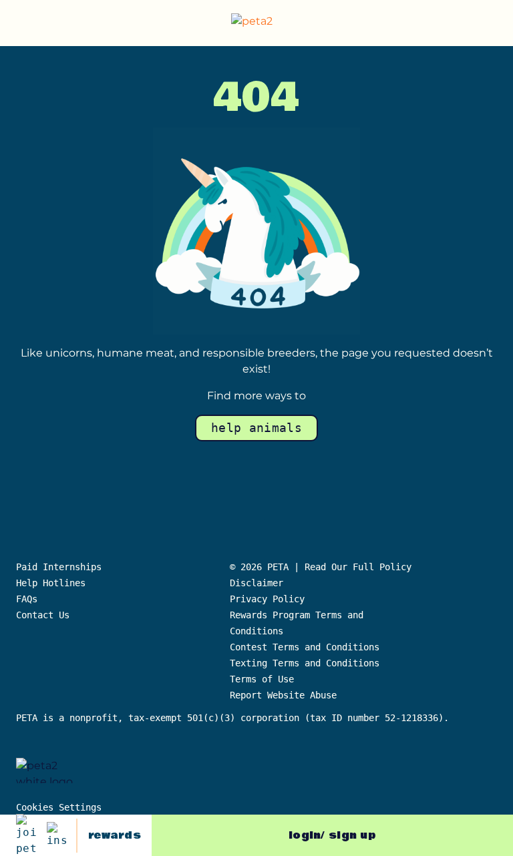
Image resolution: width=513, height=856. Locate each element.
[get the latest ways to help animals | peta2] (259, 23)
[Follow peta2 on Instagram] (57, 835)
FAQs (26, 599)
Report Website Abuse (286, 695)
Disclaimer (256, 583)
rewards (114, 835)
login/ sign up (332, 835)
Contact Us (42, 615)
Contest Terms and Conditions (304, 647)
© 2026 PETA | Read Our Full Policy (320, 567)
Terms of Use (262, 679)
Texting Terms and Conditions (304, 663)
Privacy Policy (267, 599)
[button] (492, 23)
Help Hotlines (51, 583)
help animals (256, 428)
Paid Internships (59, 567)
